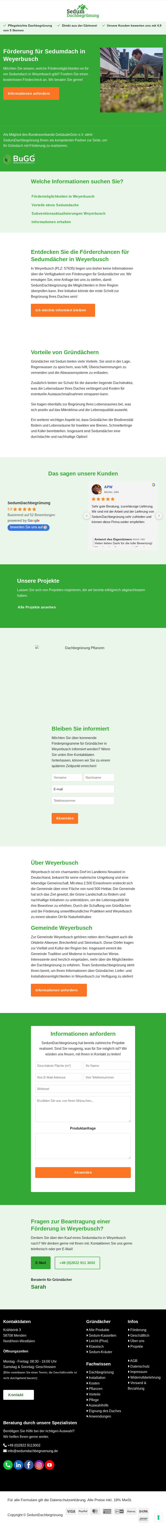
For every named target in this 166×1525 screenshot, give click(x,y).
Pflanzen (95, 1389)
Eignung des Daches (104, 1411)
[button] (33, 11)
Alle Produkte (98, 1330)
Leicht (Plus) (98, 1341)
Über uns (136, 1341)
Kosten (94, 1383)
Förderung (137, 1330)
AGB (133, 1361)
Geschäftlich (139, 1335)
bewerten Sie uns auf (26, 527)
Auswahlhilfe (98, 1405)
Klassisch (96, 1346)
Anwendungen (99, 1416)
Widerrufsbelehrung (145, 1377)
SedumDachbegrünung (29, 503)
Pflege (93, 1400)
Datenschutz (139, 1366)
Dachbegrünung (101, 1372)
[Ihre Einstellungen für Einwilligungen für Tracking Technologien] (158, 1517)
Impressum (138, 1372)
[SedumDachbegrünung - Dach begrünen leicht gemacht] (83, 11)
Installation (96, 1377)
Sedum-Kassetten (102, 1335)
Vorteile (94, 1394)
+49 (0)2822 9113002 (23, 1445)
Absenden (65, 818)
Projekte (136, 1346)
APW (108, 487)
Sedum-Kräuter (100, 1352)
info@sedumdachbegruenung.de (32, 1451)
